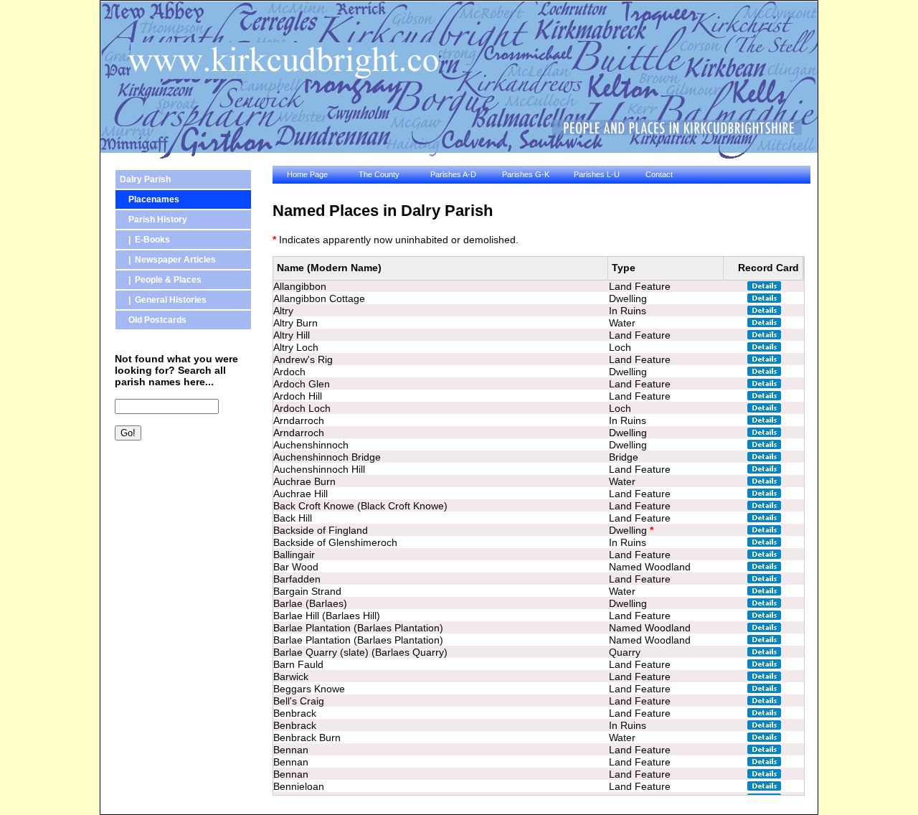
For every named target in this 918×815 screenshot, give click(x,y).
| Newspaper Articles (168, 260)
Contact (659, 174)
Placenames (149, 199)
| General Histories (163, 300)
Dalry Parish (145, 179)
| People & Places (161, 280)
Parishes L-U (597, 174)
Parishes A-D (453, 174)
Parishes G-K (525, 174)
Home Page (307, 174)
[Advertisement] (179, 527)
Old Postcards (153, 320)
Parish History (153, 220)
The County (379, 174)
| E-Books (145, 240)
